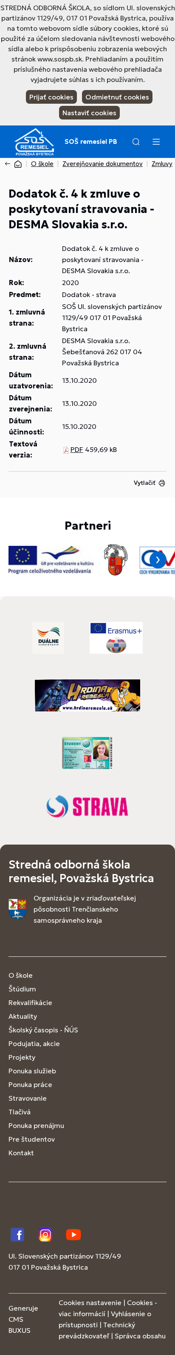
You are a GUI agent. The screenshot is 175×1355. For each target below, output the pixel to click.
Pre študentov (31, 1139)
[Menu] (156, 141)
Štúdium (22, 989)
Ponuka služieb (32, 1071)
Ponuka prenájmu (36, 1125)
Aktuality (22, 1016)
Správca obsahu (140, 1336)
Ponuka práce (30, 1084)
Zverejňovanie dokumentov (102, 164)
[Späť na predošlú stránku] (9, 164)
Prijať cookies (51, 97)
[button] (136, 141)
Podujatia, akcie (34, 1043)
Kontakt (21, 1152)
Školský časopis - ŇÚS (43, 1030)
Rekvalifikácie (30, 1002)
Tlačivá (19, 1111)
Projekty (21, 1057)
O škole (42, 164)
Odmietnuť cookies (117, 97)
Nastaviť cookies (89, 112)
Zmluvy (162, 164)
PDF (77, 449)
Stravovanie (27, 1098)
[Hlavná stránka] (18, 164)
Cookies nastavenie (90, 1302)
